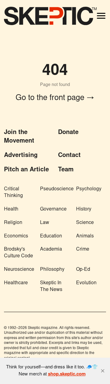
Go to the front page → (55, 98)
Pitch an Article (26, 170)
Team (66, 170)
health (11, 209)
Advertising (21, 155)
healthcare (16, 283)
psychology (88, 189)
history (83, 209)
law (44, 222)
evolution (86, 283)
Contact (69, 155)
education (51, 236)
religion (13, 222)
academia (51, 249)
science (85, 222)
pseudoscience (57, 189)
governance (53, 209)
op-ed (83, 269)
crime (82, 249)
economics (16, 236)
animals (85, 236)
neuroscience (19, 269)
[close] (103, 371)
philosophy (52, 269)
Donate (68, 132)
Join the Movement (19, 136)
